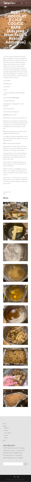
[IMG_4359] (15, 365)
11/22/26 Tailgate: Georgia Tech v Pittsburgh (14, 448)
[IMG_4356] (15, 302)
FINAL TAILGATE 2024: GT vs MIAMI (13, 458)
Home (4, 423)
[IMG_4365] (15, 386)
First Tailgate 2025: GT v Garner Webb (12, 455)
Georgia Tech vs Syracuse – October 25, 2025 (14, 450)
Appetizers (6, 428)
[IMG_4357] (15, 323)
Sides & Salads (7, 433)
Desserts (9, 192)
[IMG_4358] (15, 345)
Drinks (6, 438)
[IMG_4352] (15, 240)
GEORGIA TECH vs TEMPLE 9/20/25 (12, 453)
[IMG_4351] (15, 220)
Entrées (6, 430)
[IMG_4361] (15, 407)
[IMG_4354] (15, 261)
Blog (4, 440)
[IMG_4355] (15, 282)
